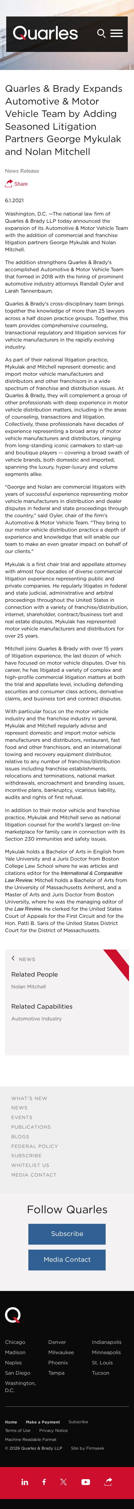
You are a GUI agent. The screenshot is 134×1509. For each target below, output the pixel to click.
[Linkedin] (24, 1483)
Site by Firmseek (87, 1448)
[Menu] (116, 33)
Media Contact (34, 1175)
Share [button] (20, 184)
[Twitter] (63, 1483)
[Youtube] (85, 1483)
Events (22, 1117)
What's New (29, 1098)
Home (11, 1422)
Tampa (56, 1373)
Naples (13, 1362)
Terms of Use (18, 1430)
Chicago (15, 1342)
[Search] (101, 33)
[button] (108, 1482)
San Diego (17, 1373)
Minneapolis (106, 1352)
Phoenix (58, 1362)
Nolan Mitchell (28, 986)
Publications (31, 1127)
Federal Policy (34, 1146)
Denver (57, 1342)
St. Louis (102, 1362)
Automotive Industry (36, 1018)
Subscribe (26, 1155)
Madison (15, 1352)
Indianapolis (107, 1342)
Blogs (20, 1137)
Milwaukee (61, 1352)
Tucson (100, 1373)
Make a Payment (43, 1422)
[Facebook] (44, 1483)
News (19, 1108)
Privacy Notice (53, 1430)
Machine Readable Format (30, 1439)
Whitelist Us (30, 1165)
